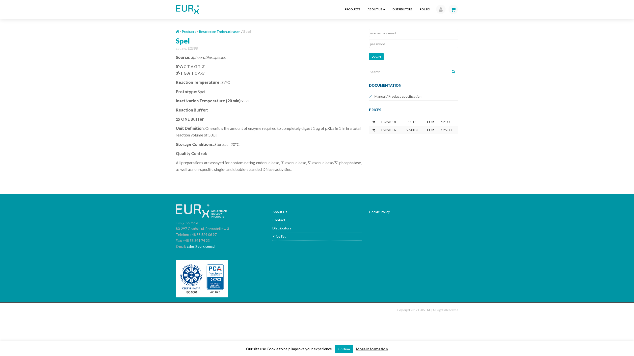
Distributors (402, 9)
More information (372, 349)
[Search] (453, 72)
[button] (439, 9)
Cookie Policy (379, 212)
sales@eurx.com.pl (201, 246)
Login (376, 56)
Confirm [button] (344, 349)
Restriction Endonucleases (219, 31)
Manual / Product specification (398, 96)
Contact (278, 220)
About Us (375, 9)
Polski (425, 9)
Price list (279, 236)
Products (352, 9)
